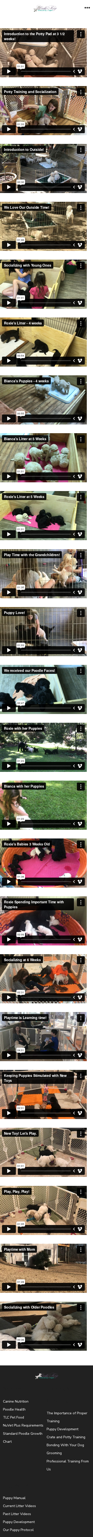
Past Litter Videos (17, 1514)
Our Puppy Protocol (18, 1530)
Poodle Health (14, 1409)
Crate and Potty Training (66, 1437)
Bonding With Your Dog (65, 1445)
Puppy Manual (14, 1498)
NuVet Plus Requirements (23, 1425)
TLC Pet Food (13, 1417)
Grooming (54, 1453)
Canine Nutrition (16, 1401)
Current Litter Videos (19, 1506)
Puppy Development (62, 1429)
